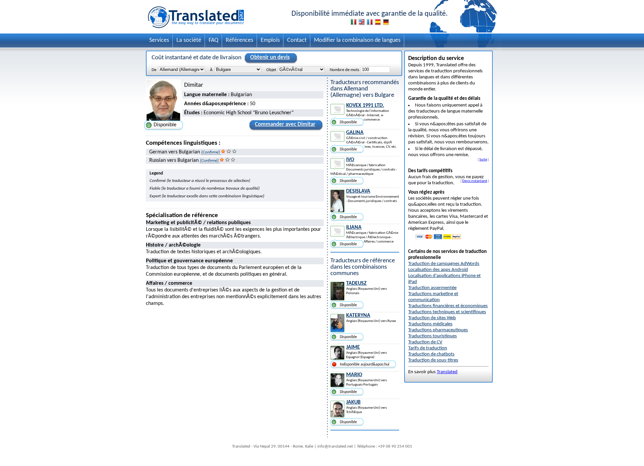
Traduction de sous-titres (433, 360)
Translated (447, 372)
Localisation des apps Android (438, 269)
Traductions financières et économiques (448, 306)
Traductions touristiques (432, 336)
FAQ (213, 40)
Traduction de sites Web (432, 318)
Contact (297, 40)
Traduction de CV (425, 342)
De (154, 70)
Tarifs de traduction (427, 348)
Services (159, 40)
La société (188, 40)
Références (239, 40)
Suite (483, 159)
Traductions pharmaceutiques (438, 330)
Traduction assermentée (432, 287)
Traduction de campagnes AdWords (443, 263)
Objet (271, 70)
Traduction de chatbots (431, 354)
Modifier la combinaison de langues (357, 40)
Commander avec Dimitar (285, 124)
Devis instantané (474, 181)
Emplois (270, 40)
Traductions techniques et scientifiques (447, 312)
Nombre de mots (344, 70)
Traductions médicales (430, 324)
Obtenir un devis (270, 57)
